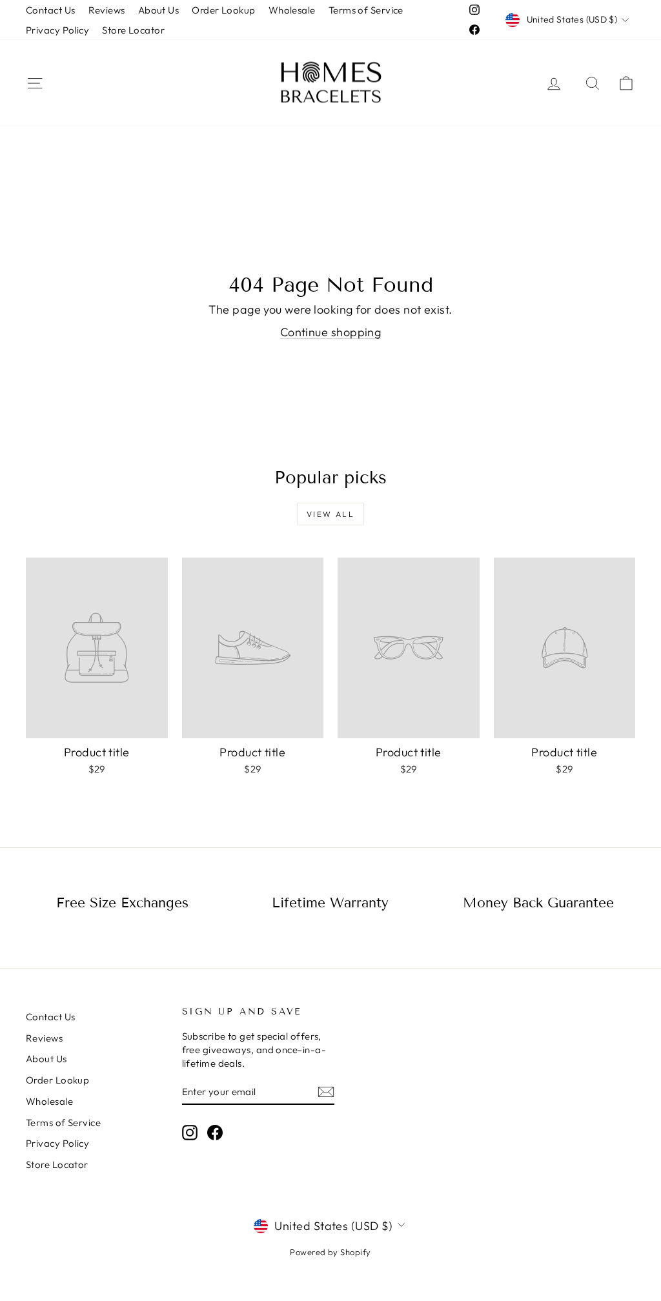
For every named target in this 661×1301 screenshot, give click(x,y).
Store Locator (133, 30)
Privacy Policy (57, 30)
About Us (158, 10)
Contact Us (51, 10)
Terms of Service (366, 10)
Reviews (106, 10)
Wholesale (292, 10)
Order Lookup (223, 10)
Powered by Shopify (330, 1252)
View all (330, 514)
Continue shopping (330, 332)
